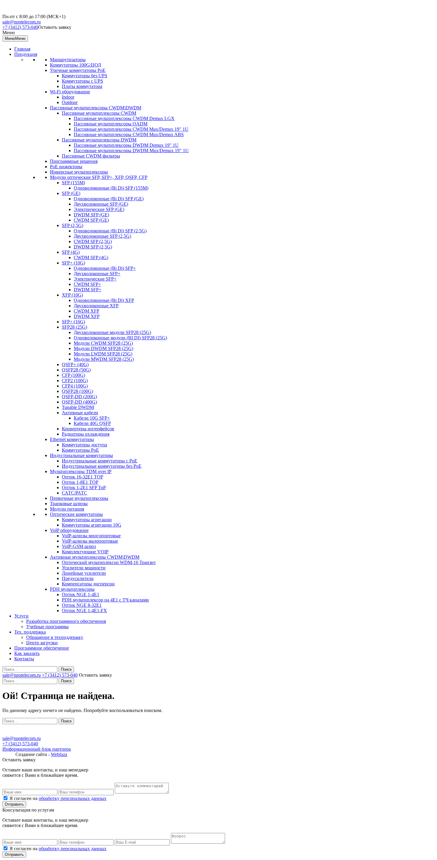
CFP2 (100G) (75, 380)
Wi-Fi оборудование (70, 91)
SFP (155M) (73, 182)
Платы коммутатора (82, 86)
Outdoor (70, 102)
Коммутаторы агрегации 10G (91, 524)
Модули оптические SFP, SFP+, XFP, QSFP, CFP (98, 177)
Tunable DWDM (78, 407)
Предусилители (78, 578)
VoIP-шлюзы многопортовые (91, 535)
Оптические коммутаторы (76, 514)
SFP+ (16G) (73, 321)
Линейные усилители (84, 573)
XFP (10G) (72, 294)
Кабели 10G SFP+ (92, 417)
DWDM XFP (87, 316)
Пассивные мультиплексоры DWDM (99, 139)
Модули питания (67, 508)
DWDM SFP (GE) (91, 214)
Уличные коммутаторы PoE (78, 70)
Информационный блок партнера (36, 749)
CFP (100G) (73, 375)
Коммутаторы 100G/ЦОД (75, 64)
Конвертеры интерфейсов (88, 428)
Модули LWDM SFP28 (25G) (103, 353)
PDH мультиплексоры (72, 589)
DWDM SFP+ (87, 289)
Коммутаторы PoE (80, 450)
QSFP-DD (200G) (79, 396)
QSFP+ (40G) (75, 364)
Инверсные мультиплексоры (79, 171)
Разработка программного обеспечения (66, 621)
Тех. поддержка (30, 631)
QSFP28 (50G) (76, 369)
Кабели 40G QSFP (92, 423)
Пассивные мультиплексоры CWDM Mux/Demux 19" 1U (131, 129)
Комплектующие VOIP (85, 551)
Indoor (68, 97)
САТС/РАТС (74, 492)
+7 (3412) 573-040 (20, 27)
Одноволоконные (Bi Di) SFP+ (105, 268)
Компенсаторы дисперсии (88, 583)
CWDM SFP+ (87, 284)
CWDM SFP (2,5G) (93, 241)
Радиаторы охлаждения (85, 434)
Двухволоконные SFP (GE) (101, 204)
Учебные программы (47, 626)
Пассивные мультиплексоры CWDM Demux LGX (124, 118)
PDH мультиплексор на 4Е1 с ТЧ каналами (105, 599)
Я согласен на (58, 798)
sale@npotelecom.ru (21, 21)
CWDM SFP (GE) (91, 220)
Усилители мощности (84, 567)
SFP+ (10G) (73, 262)
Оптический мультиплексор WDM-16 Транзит (109, 562)
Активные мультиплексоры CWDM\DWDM (94, 557)
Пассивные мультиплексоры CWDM (99, 113)
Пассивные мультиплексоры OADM (110, 123)
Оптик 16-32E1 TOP (82, 476)
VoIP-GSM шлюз (79, 546)
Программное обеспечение (41, 647)
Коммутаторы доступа (84, 444)
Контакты (24, 658)
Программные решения (74, 161)
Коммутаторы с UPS (82, 81)
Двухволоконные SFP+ (97, 273)
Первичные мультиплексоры (79, 498)
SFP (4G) (71, 252)
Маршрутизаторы (68, 59)
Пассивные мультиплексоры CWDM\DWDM (95, 107)
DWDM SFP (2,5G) (93, 246)
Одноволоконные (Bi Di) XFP (104, 300)
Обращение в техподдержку (54, 637)
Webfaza (59, 754)
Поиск (66, 669)
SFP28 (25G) (74, 327)
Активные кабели (80, 412)
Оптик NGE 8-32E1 (82, 605)
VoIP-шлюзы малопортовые (90, 541)
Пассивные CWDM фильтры (91, 155)
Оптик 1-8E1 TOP (80, 482)
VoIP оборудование (69, 530)
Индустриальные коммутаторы (81, 455)
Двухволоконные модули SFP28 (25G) (112, 332)
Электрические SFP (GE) (99, 209)
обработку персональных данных (72, 798)
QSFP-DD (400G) (79, 401)
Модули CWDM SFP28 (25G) (103, 343)
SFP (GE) (71, 193)
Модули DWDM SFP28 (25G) (103, 348)
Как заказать (27, 653)
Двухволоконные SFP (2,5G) (102, 236)
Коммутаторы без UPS (84, 75)
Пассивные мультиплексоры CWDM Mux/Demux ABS (129, 134)
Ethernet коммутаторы (72, 439)
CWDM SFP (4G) (91, 257)
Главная (22, 48)
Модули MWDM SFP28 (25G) (104, 359)
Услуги (21, 615)
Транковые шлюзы (69, 503)
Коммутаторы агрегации (87, 519)
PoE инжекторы (66, 166)
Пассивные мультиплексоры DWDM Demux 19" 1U (126, 145)
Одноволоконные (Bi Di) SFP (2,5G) (110, 230)
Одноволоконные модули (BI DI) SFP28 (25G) (120, 337)
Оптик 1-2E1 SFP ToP (84, 487)
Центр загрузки (42, 642)
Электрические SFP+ (95, 278)
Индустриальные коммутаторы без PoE (102, 466)
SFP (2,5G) (72, 225)
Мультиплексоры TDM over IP (80, 471)
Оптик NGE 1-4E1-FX (84, 610)
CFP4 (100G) (75, 385)
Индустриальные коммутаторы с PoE (99, 460)
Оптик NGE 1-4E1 (80, 594)
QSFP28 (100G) (77, 391)
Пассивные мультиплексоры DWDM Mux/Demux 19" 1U (131, 150)
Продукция (25, 54)
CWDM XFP (86, 311)
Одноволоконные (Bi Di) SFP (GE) (109, 198)
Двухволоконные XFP (96, 305)
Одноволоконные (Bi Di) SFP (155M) (111, 187)
